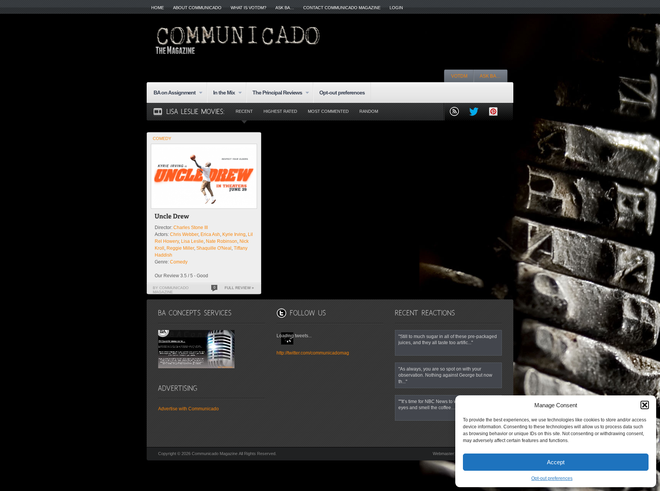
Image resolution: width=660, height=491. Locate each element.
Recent (244, 111)
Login (396, 7)
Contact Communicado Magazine (341, 7)
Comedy (162, 138)
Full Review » (239, 288)
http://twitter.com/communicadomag (313, 353)
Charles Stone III (190, 227)
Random (368, 111)
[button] (645, 405)
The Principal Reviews (274, 93)
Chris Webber (184, 234)
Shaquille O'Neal (213, 248)
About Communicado (197, 7)
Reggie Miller (180, 248)
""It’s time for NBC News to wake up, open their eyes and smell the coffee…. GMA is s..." (446, 404)
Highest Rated (280, 111)
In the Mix (221, 93)
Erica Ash (210, 234)
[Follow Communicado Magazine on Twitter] (477, 112)
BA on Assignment (171, 93)
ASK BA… (284, 7)
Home (157, 7)
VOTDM (459, 76)
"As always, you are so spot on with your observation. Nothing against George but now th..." (445, 375)
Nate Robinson (221, 241)
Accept (556, 462)
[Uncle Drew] (172, 217)
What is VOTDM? (248, 7)
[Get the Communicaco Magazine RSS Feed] (457, 112)
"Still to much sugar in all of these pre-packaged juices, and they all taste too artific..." (447, 339)
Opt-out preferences (552, 478)
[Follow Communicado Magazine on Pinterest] (496, 112)
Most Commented (328, 111)
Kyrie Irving (234, 234)
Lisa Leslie (192, 241)
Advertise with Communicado (188, 408)
